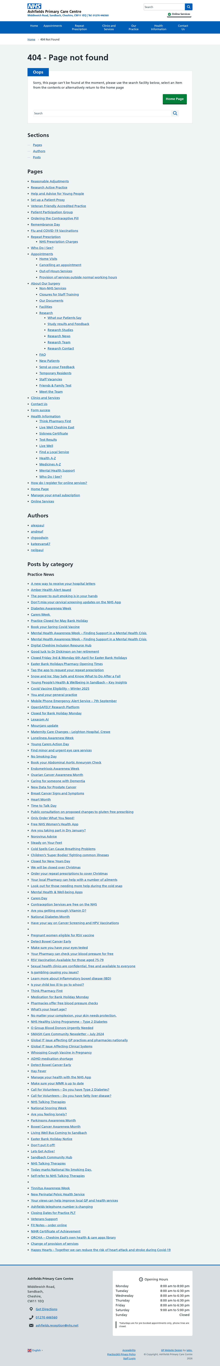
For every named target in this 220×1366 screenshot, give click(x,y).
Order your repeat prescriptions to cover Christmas (69, 874)
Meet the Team (51, 392)
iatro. (189, 1350)
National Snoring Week (49, 1108)
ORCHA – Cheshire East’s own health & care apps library (73, 1237)
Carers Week (41, 614)
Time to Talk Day (44, 806)
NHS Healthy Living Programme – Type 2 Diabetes (69, 1022)
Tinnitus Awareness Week (50, 1188)
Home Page (175, 99)
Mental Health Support (57, 470)
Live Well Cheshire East (56, 427)
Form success (40, 410)
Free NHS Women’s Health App (54, 824)
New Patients (49, 361)
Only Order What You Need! (52, 818)
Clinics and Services (109, 27)
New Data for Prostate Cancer (53, 787)
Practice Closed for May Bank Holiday (59, 621)
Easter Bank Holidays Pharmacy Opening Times (67, 664)
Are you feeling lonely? (49, 1114)
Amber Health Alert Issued (51, 590)
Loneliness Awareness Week (52, 738)
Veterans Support (44, 1219)
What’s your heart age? (49, 1009)
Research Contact (61, 348)
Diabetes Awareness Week (51, 608)
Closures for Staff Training (59, 294)
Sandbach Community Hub (51, 1157)
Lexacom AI (40, 719)
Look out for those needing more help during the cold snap (76, 886)
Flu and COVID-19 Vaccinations (54, 231)
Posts (37, 157)
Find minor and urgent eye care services (61, 750)
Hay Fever (38, 1071)
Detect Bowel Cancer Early (51, 941)
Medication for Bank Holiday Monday (60, 997)
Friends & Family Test (55, 385)
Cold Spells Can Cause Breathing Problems (63, 849)
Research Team (59, 342)
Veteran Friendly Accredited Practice (58, 206)
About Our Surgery (45, 283)
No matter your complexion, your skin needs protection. (74, 1015)
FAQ (42, 355)
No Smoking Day (44, 756)
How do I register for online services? (59, 483)
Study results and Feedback (68, 324)
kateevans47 (40, 544)
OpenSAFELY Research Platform (55, 707)
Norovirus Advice (44, 836)
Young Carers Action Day (50, 744)
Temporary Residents (55, 373)
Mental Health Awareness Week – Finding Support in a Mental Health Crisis (89, 633)
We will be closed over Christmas (55, 867)
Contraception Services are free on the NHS (64, 904)
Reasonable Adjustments (50, 181)
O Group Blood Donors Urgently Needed (62, 1028)
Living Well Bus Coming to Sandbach (59, 1133)
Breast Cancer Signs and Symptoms (57, 793)
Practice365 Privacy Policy (121, 1354)
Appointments (52, 25)
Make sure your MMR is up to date (57, 1083)
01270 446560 (46, 1317)
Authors (39, 151)
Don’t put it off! (43, 1145)
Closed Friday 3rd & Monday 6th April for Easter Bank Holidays (79, 658)
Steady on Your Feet (46, 843)
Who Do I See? (42, 248)
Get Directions (46, 1309)
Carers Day (39, 898)
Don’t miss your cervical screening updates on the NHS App (76, 602)
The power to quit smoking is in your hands (64, 596)
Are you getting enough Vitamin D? (58, 911)
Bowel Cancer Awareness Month (56, 1127)
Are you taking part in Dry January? (58, 830)
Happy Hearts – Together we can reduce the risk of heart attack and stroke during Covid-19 (101, 1250)
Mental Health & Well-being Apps (56, 892)
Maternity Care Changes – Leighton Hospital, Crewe (70, 732)
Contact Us (183, 27)
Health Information (158, 27)
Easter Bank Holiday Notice (51, 1139)
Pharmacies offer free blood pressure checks (64, 1003)
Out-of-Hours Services (55, 271)
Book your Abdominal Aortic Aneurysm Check (66, 762)
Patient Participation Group (52, 212)
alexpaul (37, 525)
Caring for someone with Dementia (58, 781)
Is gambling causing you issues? (55, 972)
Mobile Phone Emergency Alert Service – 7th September (74, 701)
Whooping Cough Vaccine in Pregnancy (61, 1053)
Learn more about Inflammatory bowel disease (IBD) (71, 978)
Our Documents (51, 301)
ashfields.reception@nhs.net (57, 1325)
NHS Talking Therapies (48, 1102)
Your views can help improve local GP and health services (74, 1200)
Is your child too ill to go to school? (57, 985)
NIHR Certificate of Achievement (55, 1231)
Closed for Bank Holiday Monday (56, 713)
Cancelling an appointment (60, 265)
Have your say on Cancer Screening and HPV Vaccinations (75, 923)
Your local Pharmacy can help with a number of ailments (74, 880)
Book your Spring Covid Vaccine (55, 627)
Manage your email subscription (55, 495)
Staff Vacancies (50, 379)
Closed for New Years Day (50, 861)
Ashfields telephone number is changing (62, 1207)
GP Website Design (171, 1350)
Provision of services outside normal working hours (78, 277)
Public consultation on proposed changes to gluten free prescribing (82, 812)
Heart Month (41, 799)
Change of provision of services (54, 1244)
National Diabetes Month (50, 917)
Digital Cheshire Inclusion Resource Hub (61, 645)
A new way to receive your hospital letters (63, 584)
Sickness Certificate (53, 433)
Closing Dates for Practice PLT (53, 1213)
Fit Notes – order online (49, 1225)
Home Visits (48, 259)
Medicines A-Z (50, 464)
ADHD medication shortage (52, 1059)
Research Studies (60, 330)
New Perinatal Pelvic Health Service (58, 1194)
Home (34, 25)
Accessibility (129, 1350)
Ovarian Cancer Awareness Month (57, 775)
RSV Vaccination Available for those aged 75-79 (67, 960)
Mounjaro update (44, 726)
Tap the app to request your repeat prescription (67, 670)
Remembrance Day (45, 224)
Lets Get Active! (43, 1151)
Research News (59, 336)
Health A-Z (47, 458)
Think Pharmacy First (55, 421)
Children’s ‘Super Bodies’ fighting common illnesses (70, 855)
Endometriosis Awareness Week (55, 769)
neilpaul (37, 550)
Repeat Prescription (79, 27)
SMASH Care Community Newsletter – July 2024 (67, 1034)
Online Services (42, 501)
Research (46, 313)
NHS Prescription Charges (58, 242)
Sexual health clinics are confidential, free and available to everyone (83, 966)
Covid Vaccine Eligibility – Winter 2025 (60, 689)
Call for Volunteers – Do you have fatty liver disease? (71, 1096)
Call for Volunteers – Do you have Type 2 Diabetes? (70, 1090)
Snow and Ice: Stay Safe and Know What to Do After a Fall (75, 676)
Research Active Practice (49, 187)
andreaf (37, 532)
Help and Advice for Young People (57, 194)
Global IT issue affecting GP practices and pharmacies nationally (79, 1040)
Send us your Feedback (57, 367)
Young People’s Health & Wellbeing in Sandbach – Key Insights (79, 682)
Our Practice (134, 27)
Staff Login (129, 1358)
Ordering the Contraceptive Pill (55, 218)
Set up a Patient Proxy (48, 200)
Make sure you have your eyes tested (59, 948)
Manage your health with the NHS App (61, 1077)
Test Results (48, 440)
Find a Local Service (54, 452)
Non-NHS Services (52, 288)
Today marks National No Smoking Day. (61, 1170)
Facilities (45, 307)
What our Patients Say (64, 318)
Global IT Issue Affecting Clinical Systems (61, 1046)
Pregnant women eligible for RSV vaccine (62, 935)
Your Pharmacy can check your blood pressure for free (72, 954)
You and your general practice (54, 695)
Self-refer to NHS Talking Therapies (58, 1176)
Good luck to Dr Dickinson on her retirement (65, 652)
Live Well (46, 446)
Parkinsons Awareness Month (53, 1120)
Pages (37, 145)
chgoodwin (39, 538)
